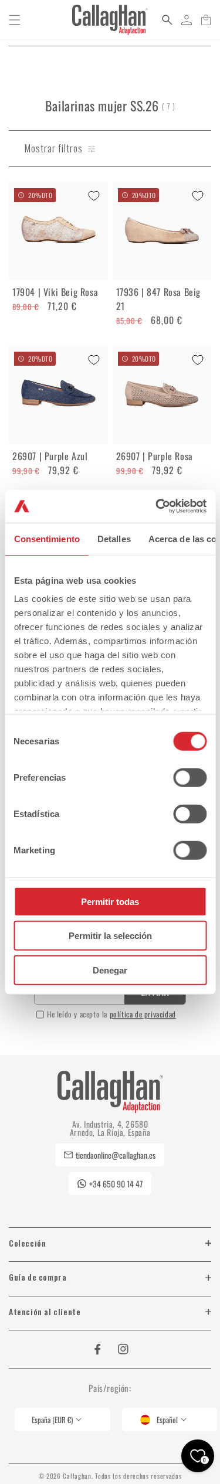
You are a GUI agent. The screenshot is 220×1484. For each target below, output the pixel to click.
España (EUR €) (52, 1419)
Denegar (110, 970)
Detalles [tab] (113, 538)
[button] (15, 20)
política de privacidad (143, 1014)
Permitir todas (110, 901)
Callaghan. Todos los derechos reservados (122, 1476)
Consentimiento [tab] (46, 538)
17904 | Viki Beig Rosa (55, 292)
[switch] (190, 777)
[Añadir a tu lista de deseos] (94, 196)
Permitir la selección (110, 936)
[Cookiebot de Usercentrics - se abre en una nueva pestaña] (157, 506)
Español (167, 1419)
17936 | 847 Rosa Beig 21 (158, 299)
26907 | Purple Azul (49, 456)
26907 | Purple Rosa (154, 456)
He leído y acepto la (111, 1014)
